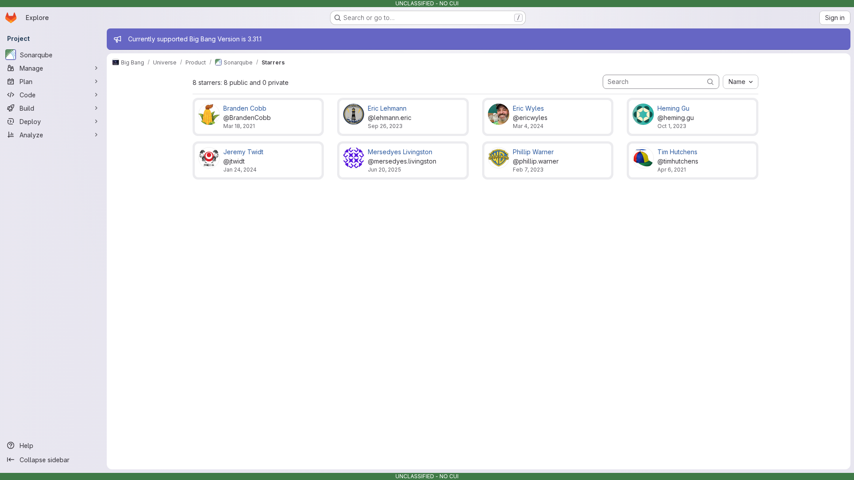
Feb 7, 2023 (528, 169)
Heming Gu (673, 108)
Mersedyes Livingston (400, 152)
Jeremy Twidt (243, 152)
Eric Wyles (528, 108)
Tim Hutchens (677, 152)
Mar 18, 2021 (239, 126)
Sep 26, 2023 (385, 126)
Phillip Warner (533, 152)
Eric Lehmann (387, 108)
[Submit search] (710, 81)
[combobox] (740, 82)
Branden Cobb (244, 108)
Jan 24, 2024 (240, 169)
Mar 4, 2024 (528, 126)
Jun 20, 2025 (384, 169)
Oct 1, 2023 (671, 126)
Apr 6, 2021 (671, 169)
